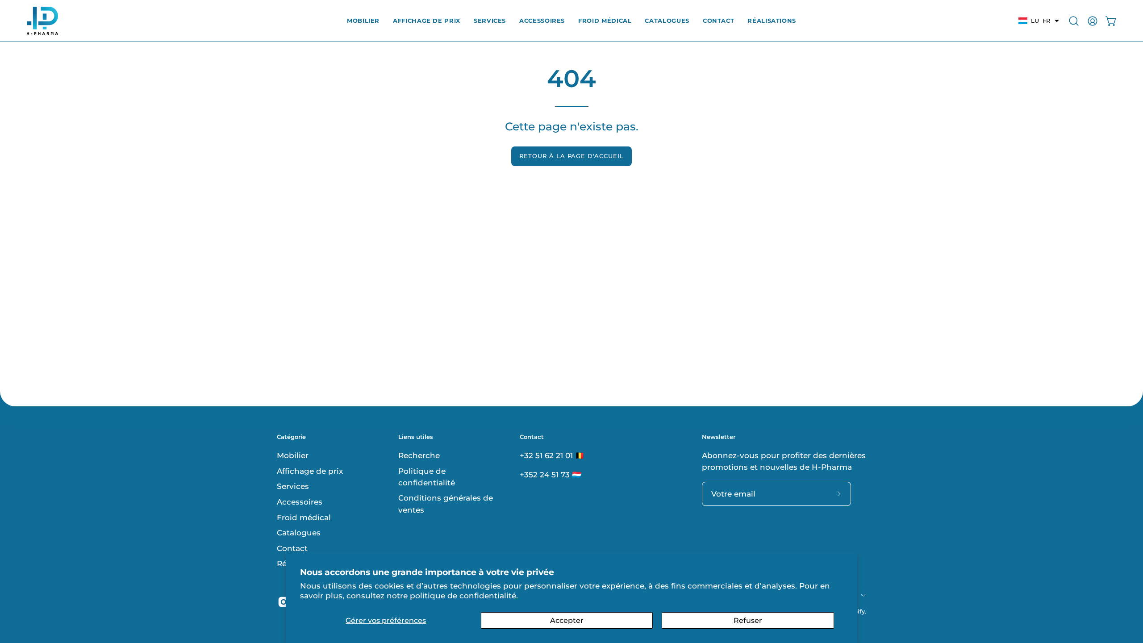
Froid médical (304, 517)
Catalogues (299, 532)
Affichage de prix (310, 470)
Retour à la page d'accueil (571, 156)
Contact (292, 547)
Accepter (567, 620)
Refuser (748, 620)
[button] (718, 21)
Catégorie (291, 436)
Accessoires (299, 501)
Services (293, 486)
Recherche (419, 455)
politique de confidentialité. (464, 595)
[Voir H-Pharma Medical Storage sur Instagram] (283, 602)
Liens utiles (415, 436)
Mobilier (293, 455)
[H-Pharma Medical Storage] (42, 21)
